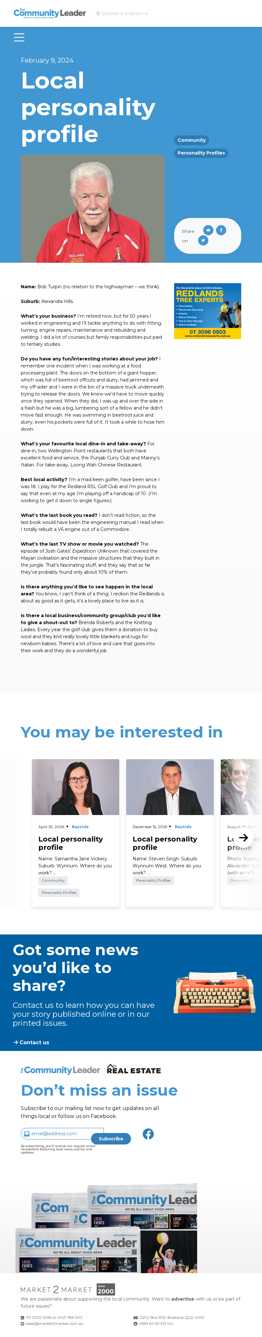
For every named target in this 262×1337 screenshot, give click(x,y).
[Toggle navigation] (19, 37)
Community (192, 140)
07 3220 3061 (38, 1317)
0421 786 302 (69, 1317)
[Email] (207, 231)
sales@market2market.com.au (54, 1323)
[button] (122, 13)
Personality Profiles (201, 153)
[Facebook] (222, 231)
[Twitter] (204, 241)
